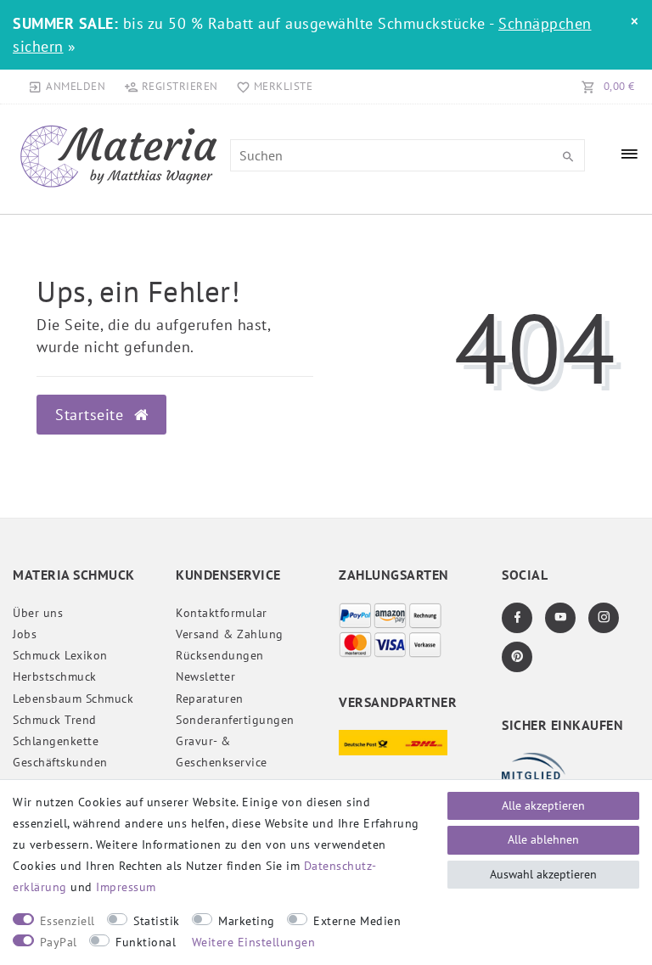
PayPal (58, 942)
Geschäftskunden (60, 762)
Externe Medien (357, 921)
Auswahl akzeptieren (543, 874)
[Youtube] (560, 618)
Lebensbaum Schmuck (73, 698)
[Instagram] (603, 618)
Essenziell (67, 921)
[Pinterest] (517, 657)
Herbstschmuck (55, 676)
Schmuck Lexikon (60, 655)
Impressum (126, 887)
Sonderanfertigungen (235, 719)
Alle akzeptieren (543, 805)
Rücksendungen (220, 655)
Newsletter (205, 676)
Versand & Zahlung (230, 634)
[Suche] (568, 157)
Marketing (246, 921)
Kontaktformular (221, 612)
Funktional (145, 942)
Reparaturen (210, 698)
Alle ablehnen (543, 839)
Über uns (38, 612)
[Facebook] (517, 618)
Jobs (25, 634)
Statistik (156, 921)
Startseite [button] (91, 414)
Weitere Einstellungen (254, 942)
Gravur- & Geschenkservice (221, 751)
